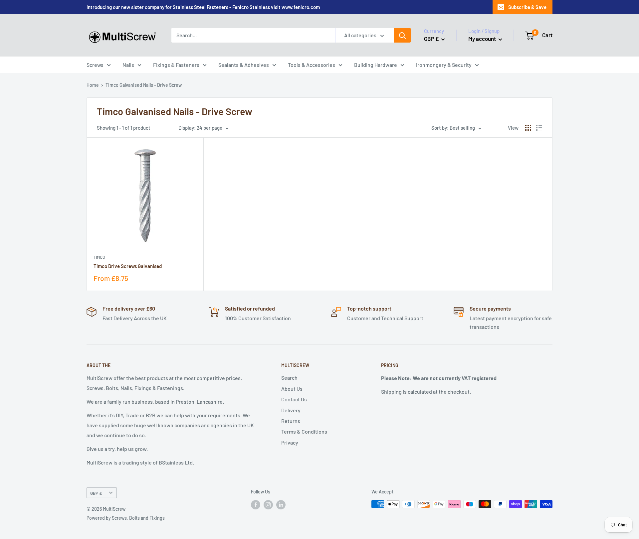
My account (482, 38)
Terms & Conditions (304, 431)
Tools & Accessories (311, 65)
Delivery (291, 410)
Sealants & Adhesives (243, 65)
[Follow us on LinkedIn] (281, 504)
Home (93, 85)
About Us (292, 388)
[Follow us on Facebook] (255, 504)
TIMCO (99, 257)
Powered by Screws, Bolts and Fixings (126, 518)
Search (289, 377)
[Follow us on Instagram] (268, 504)
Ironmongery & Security (444, 65)
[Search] (402, 35)
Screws (95, 65)
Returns (290, 421)
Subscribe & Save (527, 7)
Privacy (289, 442)
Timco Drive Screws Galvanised (128, 266)
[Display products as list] (539, 128)
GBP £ (96, 493)
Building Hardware (375, 65)
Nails (128, 65)
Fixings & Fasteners (176, 65)
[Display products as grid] (528, 128)
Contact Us (294, 399)
